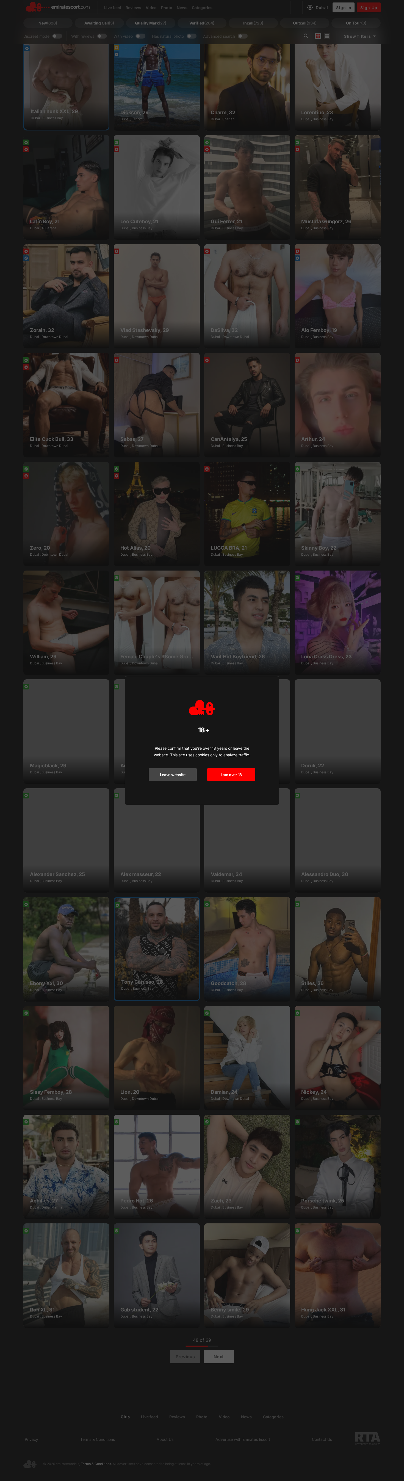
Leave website (173, 774)
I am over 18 (231, 774)
